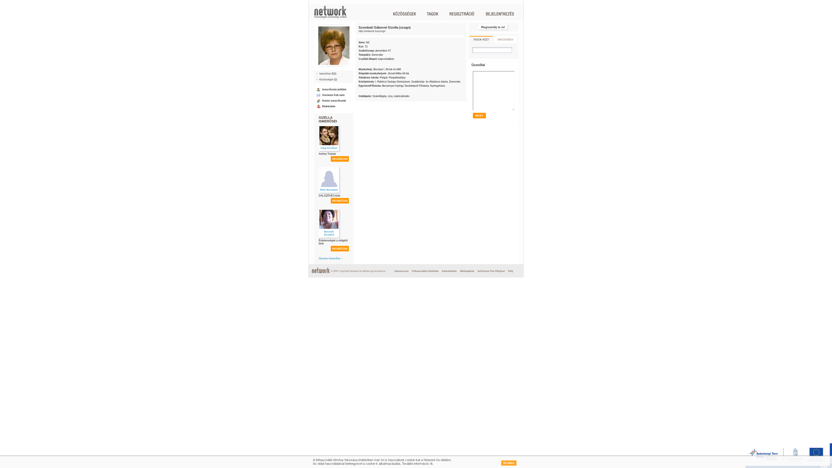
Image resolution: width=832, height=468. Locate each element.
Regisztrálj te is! (493, 27)
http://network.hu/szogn (372, 31)
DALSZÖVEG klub (329, 195)
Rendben (508, 463)
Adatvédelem (449, 271)
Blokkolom (328, 106)
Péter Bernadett (329, 189)
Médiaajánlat (467, 271)
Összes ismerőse (329, 258)
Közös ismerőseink (334, 100)
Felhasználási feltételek (425, 271)
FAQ (510, 271)
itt (431, 463)
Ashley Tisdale (327, 153)
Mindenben (505, 39)
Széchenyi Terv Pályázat (491, 271)
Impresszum (402, 271)
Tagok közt (481, 39)
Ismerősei (325, 73)
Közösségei (326, 79)
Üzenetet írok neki (333, 95)
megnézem (340, 159)
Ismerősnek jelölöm (334, 89)
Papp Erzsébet (329, 148)
